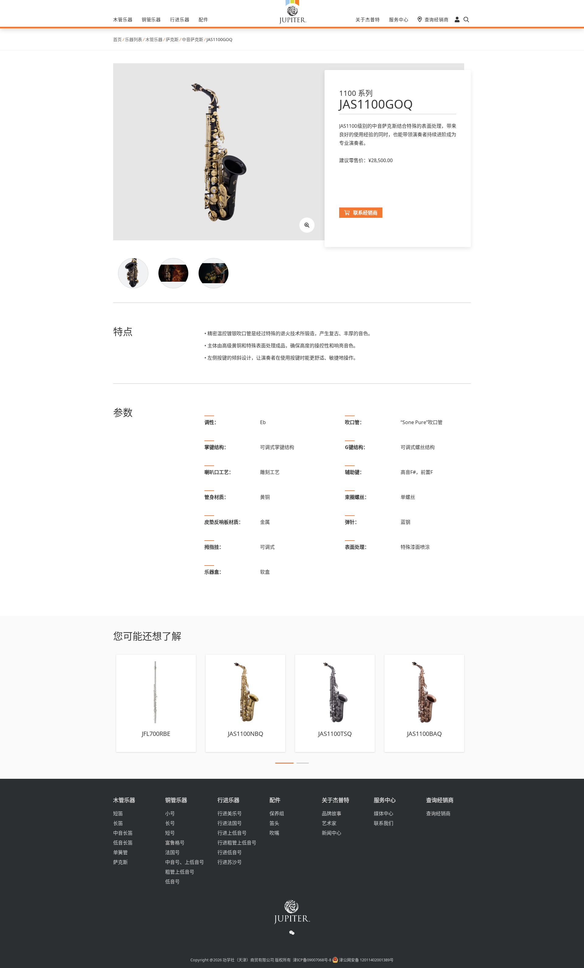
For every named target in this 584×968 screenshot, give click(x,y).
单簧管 (120, 852)
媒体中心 (383, 813)
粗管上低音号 (179, 872)
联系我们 (383, 823)
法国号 (172, 852)
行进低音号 (229, 852)
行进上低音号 (232, 833)
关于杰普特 (368, 19)
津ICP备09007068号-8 (312, 960)
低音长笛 (123, 842)
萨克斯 (120, 862)
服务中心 (398, 19)
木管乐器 (123, 19)
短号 (170, 833)
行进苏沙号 (229, 862)
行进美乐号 (229, 813)
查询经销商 (437, 19)
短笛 (118, 813)
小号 (170, 813)
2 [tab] (303, 764)
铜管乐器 (151, 19)
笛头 (274, 823)
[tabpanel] (156, 703)
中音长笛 (123, 833)
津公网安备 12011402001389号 (366, 960)
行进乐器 (179, 19)
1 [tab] (284, 764)
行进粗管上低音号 (236, 842)
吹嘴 (274, 833)
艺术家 (329, 823)
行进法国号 (229, 823)
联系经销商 (365, 212)
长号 (170, 823)
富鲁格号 (175, 842)
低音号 (172, 881)
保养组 (276, 813)
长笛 (118, 823)
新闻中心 (331, 833)
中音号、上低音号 (184, 862)
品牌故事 (331, 813)
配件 (203, 19)
